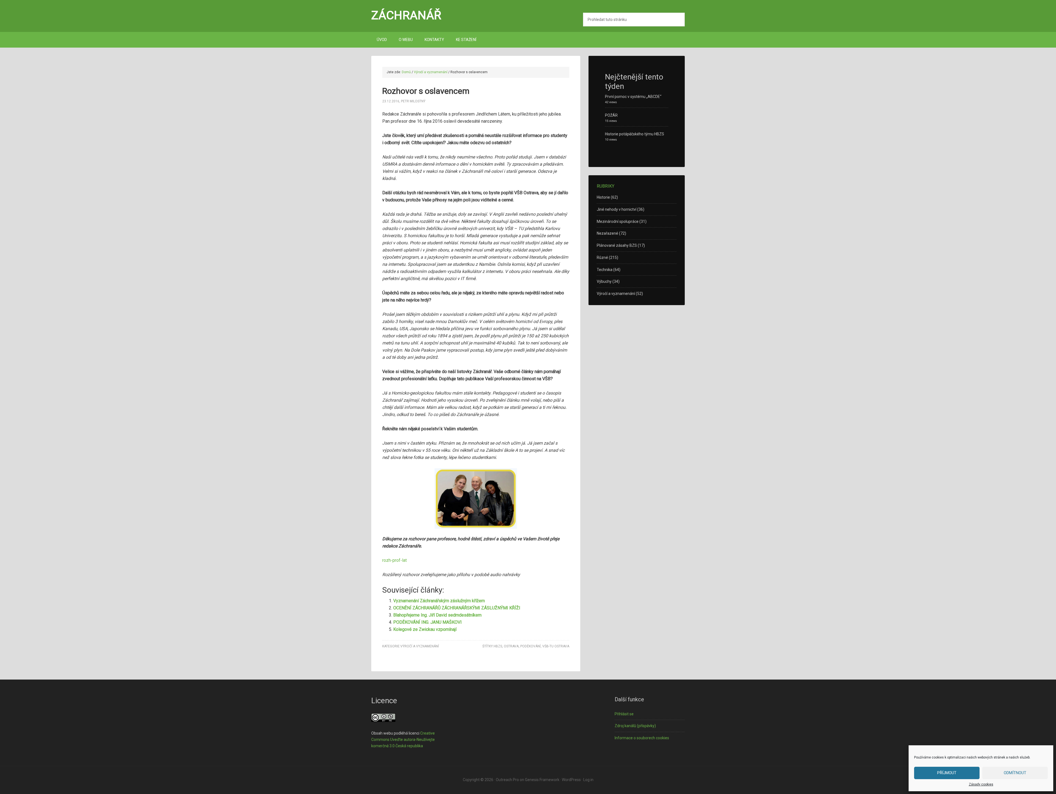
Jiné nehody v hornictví (616, 209)
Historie (603, 197)
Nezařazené (607, 233)
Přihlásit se (624, 714)
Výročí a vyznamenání (419, 646)
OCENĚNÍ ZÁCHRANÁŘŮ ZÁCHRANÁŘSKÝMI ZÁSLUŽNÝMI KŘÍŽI (456, 607)
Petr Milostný (413, 101)
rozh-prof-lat (394, 560)
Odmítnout (1015, 772)
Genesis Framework (542, 779)
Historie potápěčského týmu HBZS (634, 134)
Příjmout (946, 772)
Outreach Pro (507, 779)
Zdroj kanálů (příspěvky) (635, 726)
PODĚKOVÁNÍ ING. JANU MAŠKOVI (427, 622)
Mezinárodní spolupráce (618, 221)
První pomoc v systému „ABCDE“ (633, 96)
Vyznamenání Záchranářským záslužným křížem (439, 600)
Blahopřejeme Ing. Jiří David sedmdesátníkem (437, 615)
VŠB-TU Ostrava (555, 646)
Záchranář (406, 15)
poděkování (530, 646)
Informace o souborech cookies (642, 738)
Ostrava (511, 646)
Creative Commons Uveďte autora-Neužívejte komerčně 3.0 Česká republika (403, 739)
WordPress (571, 779)
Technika (604, 269)
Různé (602, 257)
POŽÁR (611, 115)
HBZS (498, 646)
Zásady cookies (981, 784)
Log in (588, 779)
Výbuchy (604, 281)
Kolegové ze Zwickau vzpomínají (425, 629)
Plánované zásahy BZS (617, 245)
